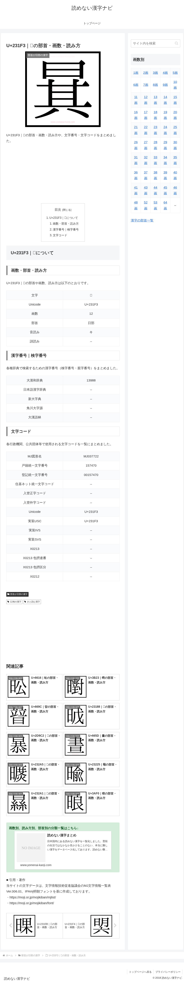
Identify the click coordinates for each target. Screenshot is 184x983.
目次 (58, 209)
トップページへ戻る (140, 971)
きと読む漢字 (33, 601)
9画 (165, 85)
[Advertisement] (62, 173)
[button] (176, 43)
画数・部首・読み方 (66, 223)
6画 (135, 85)
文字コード (60, 235)
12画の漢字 (15, 601)
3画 (155, 72)
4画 (165, 72)
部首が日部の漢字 (18, 594)
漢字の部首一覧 (142, 220)
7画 (145, 85)
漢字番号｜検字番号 (66, 229)
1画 (135, 72)
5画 (175, 72)
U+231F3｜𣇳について (63, 217)
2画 (145, 72)
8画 (155, 85)
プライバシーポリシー (168, 971)
